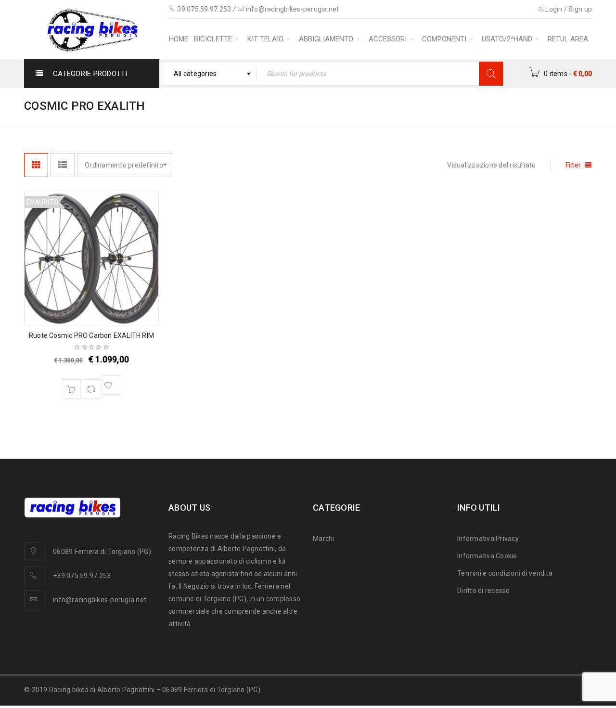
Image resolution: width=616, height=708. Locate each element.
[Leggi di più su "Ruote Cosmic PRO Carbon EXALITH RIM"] (71, 389)
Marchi (323, 538)
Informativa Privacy (488, 538)
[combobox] (209, 74)
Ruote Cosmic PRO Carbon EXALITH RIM (91, 335)
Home (428, 105)
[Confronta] (91, 389)
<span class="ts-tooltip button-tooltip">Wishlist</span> (111, 385)
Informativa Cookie (487, 556)
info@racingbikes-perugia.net (292, 9)
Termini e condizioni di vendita (504, 573)
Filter (573, 165)
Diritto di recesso (483, 590)
